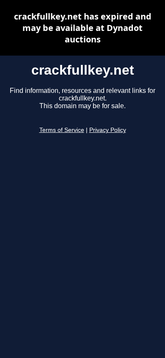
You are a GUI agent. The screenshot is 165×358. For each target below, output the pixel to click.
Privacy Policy (107, 130)
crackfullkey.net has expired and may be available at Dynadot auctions (82, 28)
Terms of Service (61, 130)
